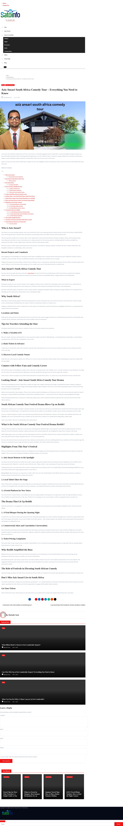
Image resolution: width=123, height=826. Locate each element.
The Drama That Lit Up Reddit (13, 210)
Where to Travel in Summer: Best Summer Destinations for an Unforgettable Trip (32, 795)
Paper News (17, 807)
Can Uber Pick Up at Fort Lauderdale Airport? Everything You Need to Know (28, 672)
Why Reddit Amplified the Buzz (13, 217)
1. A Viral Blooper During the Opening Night (20, 211)
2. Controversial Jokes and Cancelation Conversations (22, 213)
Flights (6, 41)
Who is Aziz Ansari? (10, 174)
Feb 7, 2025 (15, 647)
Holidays (6, 38)
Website (2, 747)
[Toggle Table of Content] (2, 171)
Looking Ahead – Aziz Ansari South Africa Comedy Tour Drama (20, 196)
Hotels (5, 48)
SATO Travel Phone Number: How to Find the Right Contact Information (73, 795)
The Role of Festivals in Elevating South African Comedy (19, 219)
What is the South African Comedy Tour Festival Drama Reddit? (19, 200)
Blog (5, 62)
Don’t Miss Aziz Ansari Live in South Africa (16, 221)
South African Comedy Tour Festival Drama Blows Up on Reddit (20, 198)
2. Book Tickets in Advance (15, 190)
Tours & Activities (9, 35)
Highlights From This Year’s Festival (13, 202)
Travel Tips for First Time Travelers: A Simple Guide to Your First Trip (10, 795)
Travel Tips (7, 58)
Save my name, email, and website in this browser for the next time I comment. (19, 756)
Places (5, 55)
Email (1, 738)
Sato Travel (7, 31)
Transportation (8, 51)
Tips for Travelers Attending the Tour (13, 186)
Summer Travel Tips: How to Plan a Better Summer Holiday (52, 794)
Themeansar (25, 807)
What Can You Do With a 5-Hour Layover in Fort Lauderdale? (23, 699)
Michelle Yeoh (8, 97)
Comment (2, 715)
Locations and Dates (13, 184)
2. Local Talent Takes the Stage (16, 206)
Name (2, 729)
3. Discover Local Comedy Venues (16, 192)
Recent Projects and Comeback (16, 176)
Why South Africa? (9, 182)
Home (4, 3)
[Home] (1, 23)
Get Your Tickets (13, 223)
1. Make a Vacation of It (14, 188)
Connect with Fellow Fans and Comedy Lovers (16, 194)
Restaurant (7, 45)
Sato (5, 27)
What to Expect (12, 180)
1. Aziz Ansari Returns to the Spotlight (17, 204)
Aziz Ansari (31, 273)
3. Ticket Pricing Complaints (16, 215)
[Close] (2, 821)
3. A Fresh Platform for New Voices (17, 208)
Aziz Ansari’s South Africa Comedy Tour (14, 178)
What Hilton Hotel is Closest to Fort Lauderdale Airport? (21, 645)
